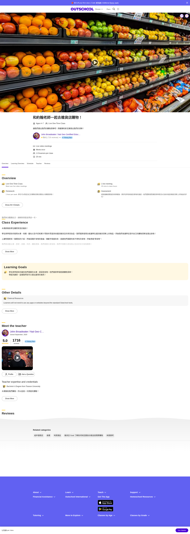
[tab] (5, 163)
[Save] (187, 16)
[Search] (113, 9)
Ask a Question (28, 374)
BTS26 (98, 3)
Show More (9, 252)
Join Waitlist (182, 530)
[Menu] (118, 9)
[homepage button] (82, 9)
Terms (112, 3)
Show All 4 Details (12, 205)
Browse (98, 9)
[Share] (182, 16)
